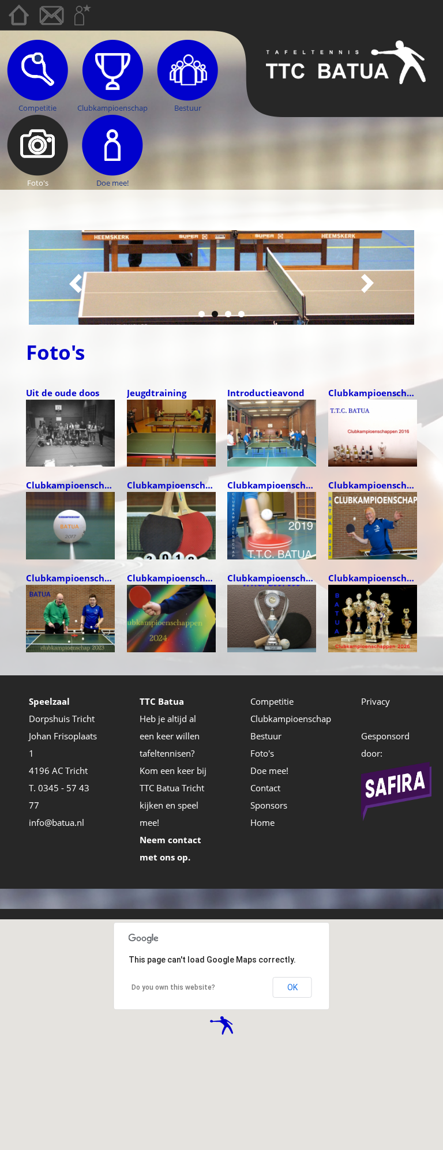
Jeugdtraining (156, 393)
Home (262, 822)
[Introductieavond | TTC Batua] (271, 432)
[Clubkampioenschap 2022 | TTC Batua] (372, 525)
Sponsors (268, 805)
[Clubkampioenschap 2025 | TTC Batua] (271, 617)
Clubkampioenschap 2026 (373, 578)
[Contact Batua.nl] (51, 16)
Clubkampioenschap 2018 (171, 485)
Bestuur (187, 108)
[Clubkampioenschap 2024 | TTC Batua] (171, 617)
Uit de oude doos (62, 393)
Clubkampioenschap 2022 (373, 485)
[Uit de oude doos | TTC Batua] (70, 432)
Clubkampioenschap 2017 (70, 485)
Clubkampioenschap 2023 (70, 578)
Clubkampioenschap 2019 (272, 485)
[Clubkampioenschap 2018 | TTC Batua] (171, 525)
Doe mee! (112, 183)
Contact (265, 788)
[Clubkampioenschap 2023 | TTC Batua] (70, 617)
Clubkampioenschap (112, 108)
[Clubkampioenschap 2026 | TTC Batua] (372, 617)
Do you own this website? (173, 987)
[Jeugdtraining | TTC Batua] (171, 432)
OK (292, 987)
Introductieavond (266, 393)
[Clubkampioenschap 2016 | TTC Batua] (372, 432)
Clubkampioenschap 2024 (171, 578)
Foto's (37, 183)
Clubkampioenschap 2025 (272, 578)
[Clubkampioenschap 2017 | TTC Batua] (70, 525)
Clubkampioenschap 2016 (373, 393)
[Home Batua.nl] (19, 15)
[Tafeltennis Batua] (346, 61)
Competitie (37, 108)
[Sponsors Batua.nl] (82, 15)
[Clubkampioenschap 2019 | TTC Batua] (271, 525)
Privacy (375, 701)
